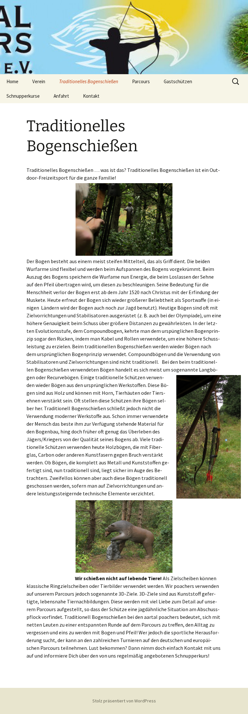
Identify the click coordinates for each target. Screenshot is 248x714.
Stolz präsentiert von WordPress (124, 701)
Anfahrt (61, 96)
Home (12, 81)
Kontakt (91, 96)
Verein (38, 81)
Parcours (141, 81)
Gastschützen (178, 81)
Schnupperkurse (23, 96)
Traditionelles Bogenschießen (88, 81)
